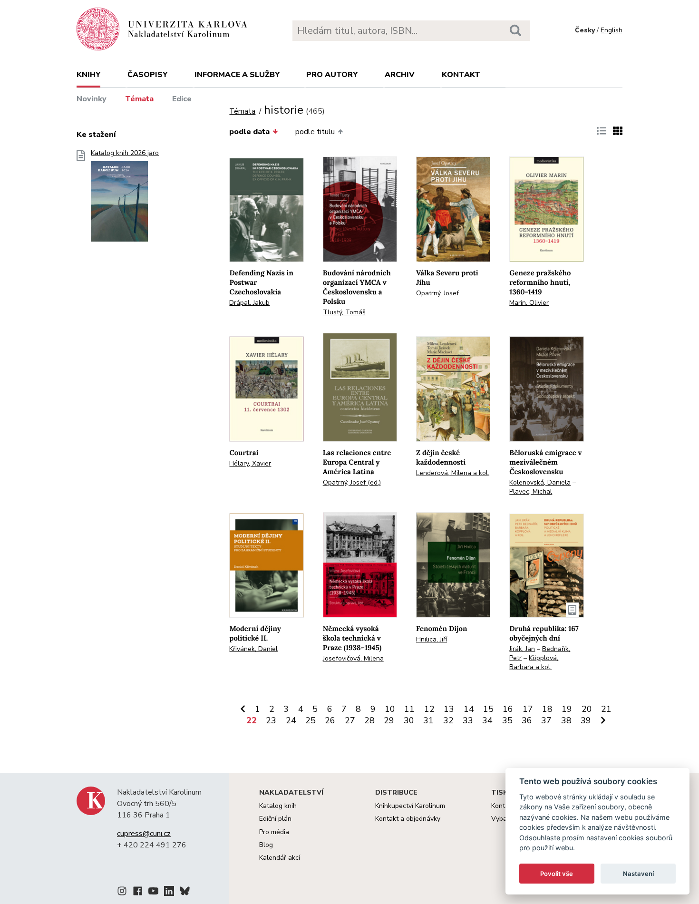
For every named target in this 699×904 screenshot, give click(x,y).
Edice (182, 99)
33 (468, 720)
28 (369, 720)
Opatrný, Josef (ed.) (352, 482)
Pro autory (332, 74)
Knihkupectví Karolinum (410, 805)
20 (587, 709)
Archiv (400, 74)
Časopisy (147, 74)
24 (291, 720)
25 (310, 720)
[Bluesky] (185, 892)
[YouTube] (153, 892)
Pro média (274, 831)
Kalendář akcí (279, 857)
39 (586, 720)
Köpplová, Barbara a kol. (533, 662)
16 (508, 709)
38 (566, 720)
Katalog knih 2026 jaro (125, 153)
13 (449, 709)
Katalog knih (278, 805)
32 (448, 720)
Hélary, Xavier (250, 463)
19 (567, 709)
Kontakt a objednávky (407, 818)
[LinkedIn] (169, 892)
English (611, 30)
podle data (249, 131)
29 (389, 720)
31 (428, 720)
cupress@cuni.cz (144, 833)
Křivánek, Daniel (253, 648)
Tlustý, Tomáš (344, 312)
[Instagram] (122, 892)
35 (507, 720)
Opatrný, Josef (437, 293)
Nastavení (638, 873)
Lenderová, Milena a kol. (452, 472)
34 (487, 720)
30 (409, 720)
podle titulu (315, 131)
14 (469, 709)
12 (429, 709)
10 (390, 709)
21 (606, 709)
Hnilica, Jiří (431, 639)
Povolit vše (556, 873)
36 (527, 720)
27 (350, 720)
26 (330, 720)
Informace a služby (237, 74)
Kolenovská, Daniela (540, 482)
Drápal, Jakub (249, 302)
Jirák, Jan (522, 648)
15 (488, 709)
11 (409, 709)
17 (528, 709)
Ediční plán (275, 818)
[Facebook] (138, 892)
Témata (139, 99)
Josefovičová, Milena (353, 658)
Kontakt (461, 74)
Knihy (88, 74)
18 (547, 709)
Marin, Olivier (529, 302)
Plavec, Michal (530, 491)
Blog (266, 844)
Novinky (92, 99)
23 (271, 720)
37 (546, 720)
